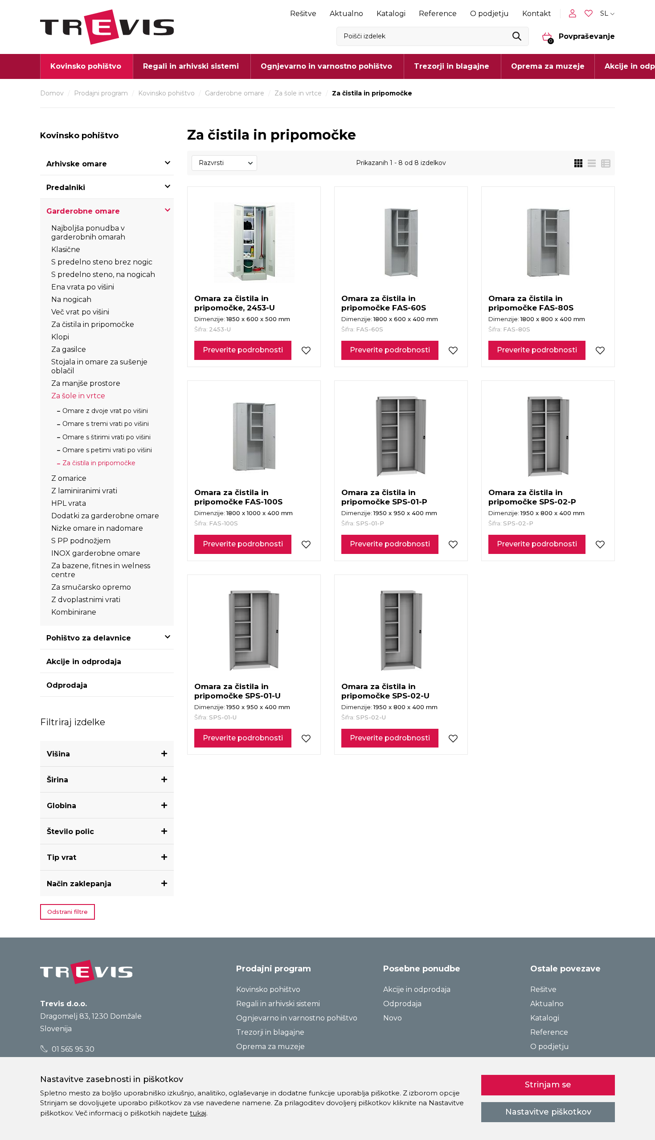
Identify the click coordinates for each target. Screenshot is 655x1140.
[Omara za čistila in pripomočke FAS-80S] (548, 242)
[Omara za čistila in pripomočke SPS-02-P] (548, 437)
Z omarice (68, 478)
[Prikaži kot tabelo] (603, 163)
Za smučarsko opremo (91, 587)
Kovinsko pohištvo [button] (85, 66)
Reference (438, 13)
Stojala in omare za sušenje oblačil (99, 366)
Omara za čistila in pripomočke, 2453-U (234, 303)
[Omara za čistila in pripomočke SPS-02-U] (401, 631)
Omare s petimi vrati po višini (107, 450)
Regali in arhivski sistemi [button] (191, 66)
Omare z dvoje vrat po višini (105, 411)
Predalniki (65, 187)
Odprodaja (66, 685)
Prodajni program (101, 93)
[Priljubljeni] (589, 13)
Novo (392, 1018)
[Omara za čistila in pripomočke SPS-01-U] (254, 631)
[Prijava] (574, 13)
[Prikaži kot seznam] (589, 163)
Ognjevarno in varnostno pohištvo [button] (326, 66)
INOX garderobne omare (95, 553)
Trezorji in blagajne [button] (451, 66)
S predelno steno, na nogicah (103, 274)
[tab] (107, 754)
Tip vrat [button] (61, 857)
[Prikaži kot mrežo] (578, 163)
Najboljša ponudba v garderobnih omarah (88, 232)
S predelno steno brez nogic (101, 262)
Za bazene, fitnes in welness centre (100, 570)
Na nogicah (71, 299)
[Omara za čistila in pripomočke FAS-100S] (254, 436)
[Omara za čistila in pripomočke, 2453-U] (254, 242)
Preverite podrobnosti (243, 350)
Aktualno (346, 13)
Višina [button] (58, 754)
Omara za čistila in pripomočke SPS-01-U (237, 691)
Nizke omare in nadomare (97, 528)
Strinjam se (548, 1085)
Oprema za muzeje (548, 66)
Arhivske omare (76, 164)
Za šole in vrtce (298, 93)
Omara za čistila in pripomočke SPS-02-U (385, 691)
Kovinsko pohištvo (166, 93)
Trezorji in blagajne (270, 1032)
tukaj (198, 1113)
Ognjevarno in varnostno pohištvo (296, 1018)
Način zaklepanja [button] (79, 884)
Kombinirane (73, 612)
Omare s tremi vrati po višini (105, 424)
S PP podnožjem (81, 541)
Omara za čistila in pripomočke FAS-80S (530, 303)
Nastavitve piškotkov (548, 1112)
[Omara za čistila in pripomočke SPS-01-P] (401, 437)
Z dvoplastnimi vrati (85, 599)
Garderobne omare (234, 93)
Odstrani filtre (67, 911)
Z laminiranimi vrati (84, 491)
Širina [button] (57, 780)
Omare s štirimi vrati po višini (106, 437)
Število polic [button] (70, 831)
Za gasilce (68, 349)
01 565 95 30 (72, 1049)
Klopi (60, 337)
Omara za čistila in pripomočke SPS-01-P (384, 497)
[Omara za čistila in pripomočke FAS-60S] (401, 242)
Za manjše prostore (85, 383)
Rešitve (303, 13)
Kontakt (536, 13)
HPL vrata (68, 503)
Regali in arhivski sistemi (278, 1004)
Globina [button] (61, 805)
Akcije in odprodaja (83, 661)
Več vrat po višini (80, 312)
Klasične (65, 249)
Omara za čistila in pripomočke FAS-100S (238, 497)
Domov (52, 93)
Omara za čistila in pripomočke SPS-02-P (532, 497)
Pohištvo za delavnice (88, 638)
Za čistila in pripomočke (92, 324)
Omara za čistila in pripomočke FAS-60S (383, 303)
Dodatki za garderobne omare (105, 516)
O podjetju (489, 13)
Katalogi (391, 13)
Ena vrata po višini (82, 287)
